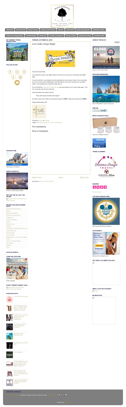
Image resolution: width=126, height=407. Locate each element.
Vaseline (8, 245)
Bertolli (8, 211)
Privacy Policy (71, 35)
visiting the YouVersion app (51, 87)
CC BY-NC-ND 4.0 (52, 395)
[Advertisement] (17, 119)
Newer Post (36, 177)
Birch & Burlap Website (13, 395)
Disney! (60, 30)
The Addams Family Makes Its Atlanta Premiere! (19, 326)
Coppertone (9, 217)
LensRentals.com (11, 230)
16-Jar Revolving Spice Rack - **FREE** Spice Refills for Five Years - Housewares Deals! (20, 308)
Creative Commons (56, 35)
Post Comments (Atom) (47, 181)
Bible (38, 122)
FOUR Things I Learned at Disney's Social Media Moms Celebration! (21, 317)
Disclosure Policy (85, 35)
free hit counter (97, 192)
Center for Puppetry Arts (13, 215)
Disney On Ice (10, 224)
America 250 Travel (48, 30)
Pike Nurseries (10, 233)
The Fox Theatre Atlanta (13, 241)
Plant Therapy (10, 235)
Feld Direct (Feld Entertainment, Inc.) (17, 228)
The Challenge (18, 352)
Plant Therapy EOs (83, 30)
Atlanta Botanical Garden (13, 208)
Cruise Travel (33, 30)
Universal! (70, 30)
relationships (58, 122)
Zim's (7, 247)
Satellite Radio (31, 35)
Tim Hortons (9, 243)
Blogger (66, 402)
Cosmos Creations (11, 219)
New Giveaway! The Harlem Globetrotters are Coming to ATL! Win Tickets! (21, 373)
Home (60, 177)
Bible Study (43, 122)
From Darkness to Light (21, 296)
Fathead (8, 226)
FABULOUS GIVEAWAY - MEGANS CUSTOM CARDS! (20, 381)
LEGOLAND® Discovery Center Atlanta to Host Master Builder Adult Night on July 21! (21, 364)
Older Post (84, 177)
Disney (8, 222)
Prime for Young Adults (15, 35)
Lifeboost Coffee (98, 30)
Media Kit (42, 35)
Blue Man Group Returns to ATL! (18, 334)
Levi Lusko (51, 122)
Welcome (10, 30)
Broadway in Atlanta (12, 213)
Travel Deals (20, 30)
